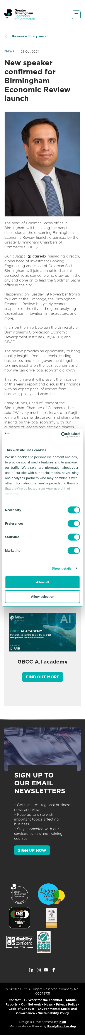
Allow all (42, 582)
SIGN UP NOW (32, 850)
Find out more (42, 677)
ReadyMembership (61, 1026)
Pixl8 (62, 1022)
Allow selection (42, 596)
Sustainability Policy (53, 1013)
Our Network (31, 1004)
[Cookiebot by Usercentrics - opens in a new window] (61, 435)
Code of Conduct (21, 1009)
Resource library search (30, 36)
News (9, 51)
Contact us (16, 1000)
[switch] (74, 523)
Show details (61, 568)
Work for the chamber (45, 1000)
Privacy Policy (66, 1004)
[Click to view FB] (53, 970)
